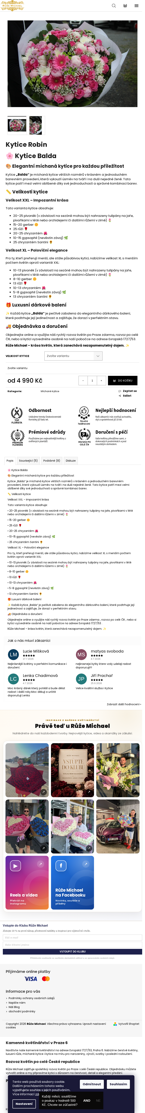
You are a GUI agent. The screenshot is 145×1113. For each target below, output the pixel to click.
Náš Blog (14, 1007)
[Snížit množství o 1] (83, 380)
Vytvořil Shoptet (128, 1024)
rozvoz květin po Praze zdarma (90, 334)
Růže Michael (16, 345)
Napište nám (17, 1003)
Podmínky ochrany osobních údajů (32, 998)
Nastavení (24, 1104)
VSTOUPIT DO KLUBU (73, 951)
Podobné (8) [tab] (51, 461)
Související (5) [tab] (28, 461)
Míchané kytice (50, 391)
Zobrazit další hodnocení (123, 704)
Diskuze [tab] (71, 461)
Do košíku (125, 380)
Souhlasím (118, 1084)
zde (38, 1094)
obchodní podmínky (22, 1011)
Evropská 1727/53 (122, 339)
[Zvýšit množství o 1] (101, 380)
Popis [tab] (10, 461)
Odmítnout (92, 1084)
